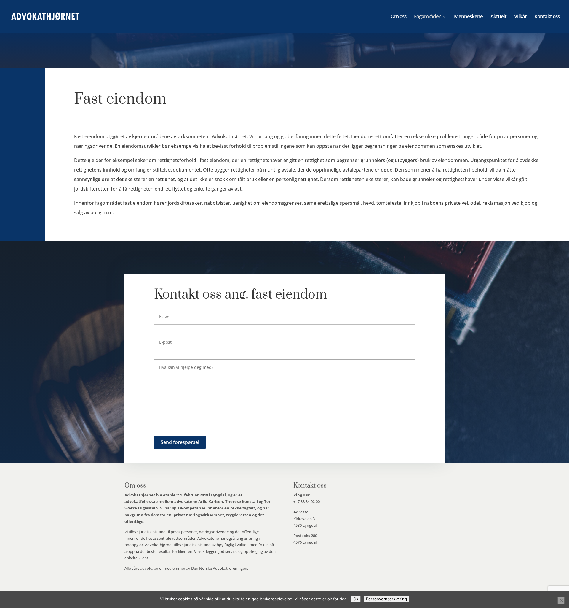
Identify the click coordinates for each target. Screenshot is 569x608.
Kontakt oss (547, 17)
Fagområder (427, 17)
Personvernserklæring (386, 598)
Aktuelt (498, 17)
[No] (561, 600)
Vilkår (520, 17)
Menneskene (468, 17)
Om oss (398, 17)
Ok (355, 598)
